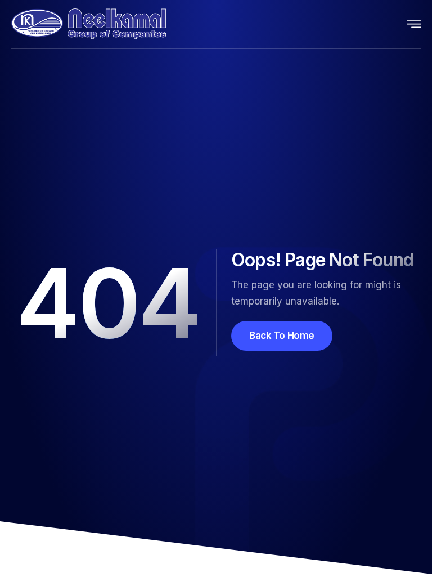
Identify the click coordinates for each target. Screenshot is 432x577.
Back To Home (281, 335)
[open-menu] (414, 24)
